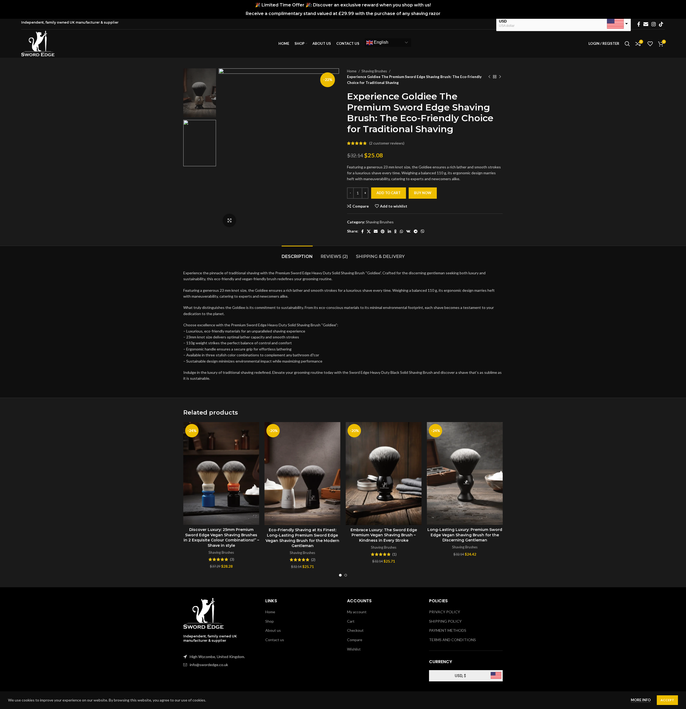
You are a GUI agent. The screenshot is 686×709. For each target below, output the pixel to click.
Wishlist (354, 649)
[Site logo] (37, 43)
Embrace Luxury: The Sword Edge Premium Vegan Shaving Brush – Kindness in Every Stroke (384, 535)
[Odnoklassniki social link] (395, 231)
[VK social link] (408, 231)
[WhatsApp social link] (401, 231)
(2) (313, 560)
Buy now (422, 193)
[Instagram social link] (653, 24)
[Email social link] (646, 24)
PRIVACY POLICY (444, 612)
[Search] (627, 43)
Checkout (355, 630)
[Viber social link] (422, 231)
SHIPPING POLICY (445, 621)
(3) (232, 559)
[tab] (297, 254)
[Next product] (500, 77)
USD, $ (460, 676)
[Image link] (203, 613)
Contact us (274, 639)
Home (352, 71)
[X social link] (368, 231)
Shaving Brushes (374, 71)
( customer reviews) (386, 143)
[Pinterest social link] (382, 231)
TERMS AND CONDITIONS (452, 639)
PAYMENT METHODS (447, 630)
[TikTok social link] (661, 24)
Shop (269, 621)
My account (357, 612)
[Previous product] (489, 77)
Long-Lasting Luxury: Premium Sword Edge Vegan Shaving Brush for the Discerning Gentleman (464, 534)
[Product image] (221, 473)
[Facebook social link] (639, 24)
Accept (667, 700)
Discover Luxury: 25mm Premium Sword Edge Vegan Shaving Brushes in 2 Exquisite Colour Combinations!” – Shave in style (221, 537)
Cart (351, 621)
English (380, 42)
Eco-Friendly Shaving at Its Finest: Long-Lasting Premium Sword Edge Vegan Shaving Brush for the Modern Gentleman (302, 537)
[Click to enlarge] (229, 220)
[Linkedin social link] (389, 231)
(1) (394, 554)
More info (641, 700)
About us (273, 630)
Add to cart (388, 193)
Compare (354, 639)
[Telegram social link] (415, 231)
